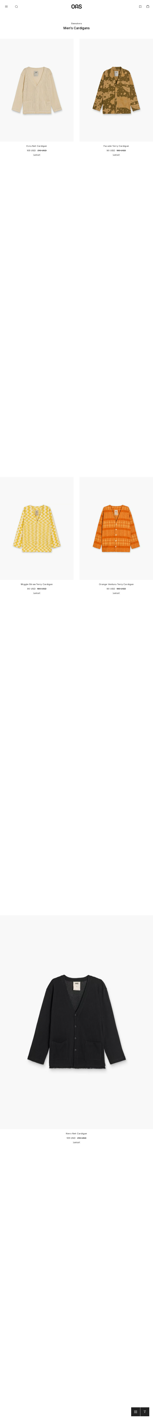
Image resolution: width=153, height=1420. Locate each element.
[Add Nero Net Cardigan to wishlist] (149, 919)
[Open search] (16, 6)
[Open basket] (147, 6)
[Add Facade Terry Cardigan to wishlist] (149, 42)
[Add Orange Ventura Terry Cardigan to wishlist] (149, 480)
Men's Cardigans (76, 28)
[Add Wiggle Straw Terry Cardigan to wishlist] (70, 480)
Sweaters (76, 23)
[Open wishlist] (140, 6)
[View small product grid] (135, 1411)
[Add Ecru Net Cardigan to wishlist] (70, 42)
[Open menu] (6, 6)
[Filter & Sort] (144, 1411)
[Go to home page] (76, 6)
